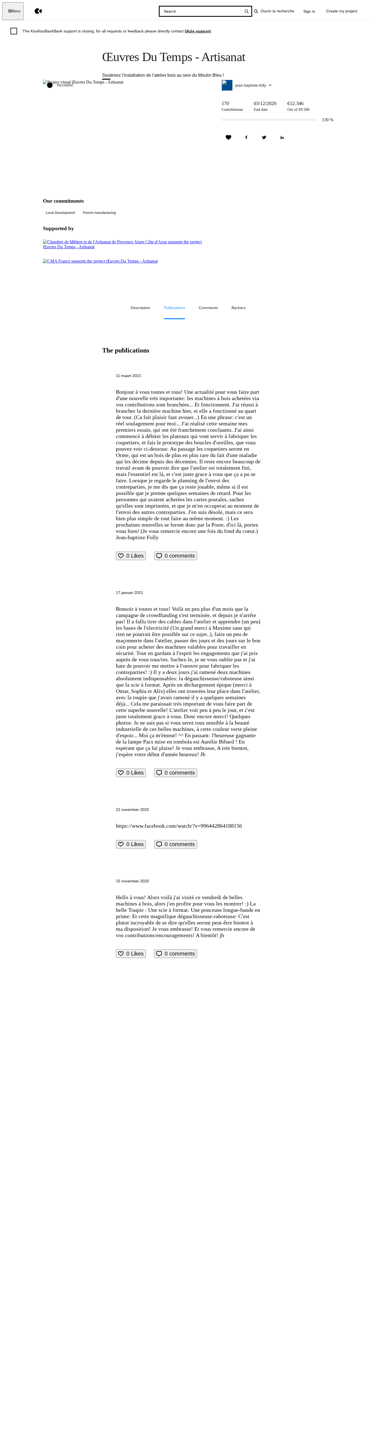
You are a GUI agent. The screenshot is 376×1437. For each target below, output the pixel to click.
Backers (238, 307)
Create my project (341, 11)
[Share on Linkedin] (282, 137)
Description (140, 307)
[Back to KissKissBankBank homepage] (34, 11)
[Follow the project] (228, 137)
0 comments (180, 556)
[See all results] (246, 11)
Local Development (60, 213)
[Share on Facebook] (246, 137)
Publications (174, 307)
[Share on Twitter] (264, 137)
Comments (208, 307)
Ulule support (198, 31)
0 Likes (135, 556)
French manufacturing (99, 213)
